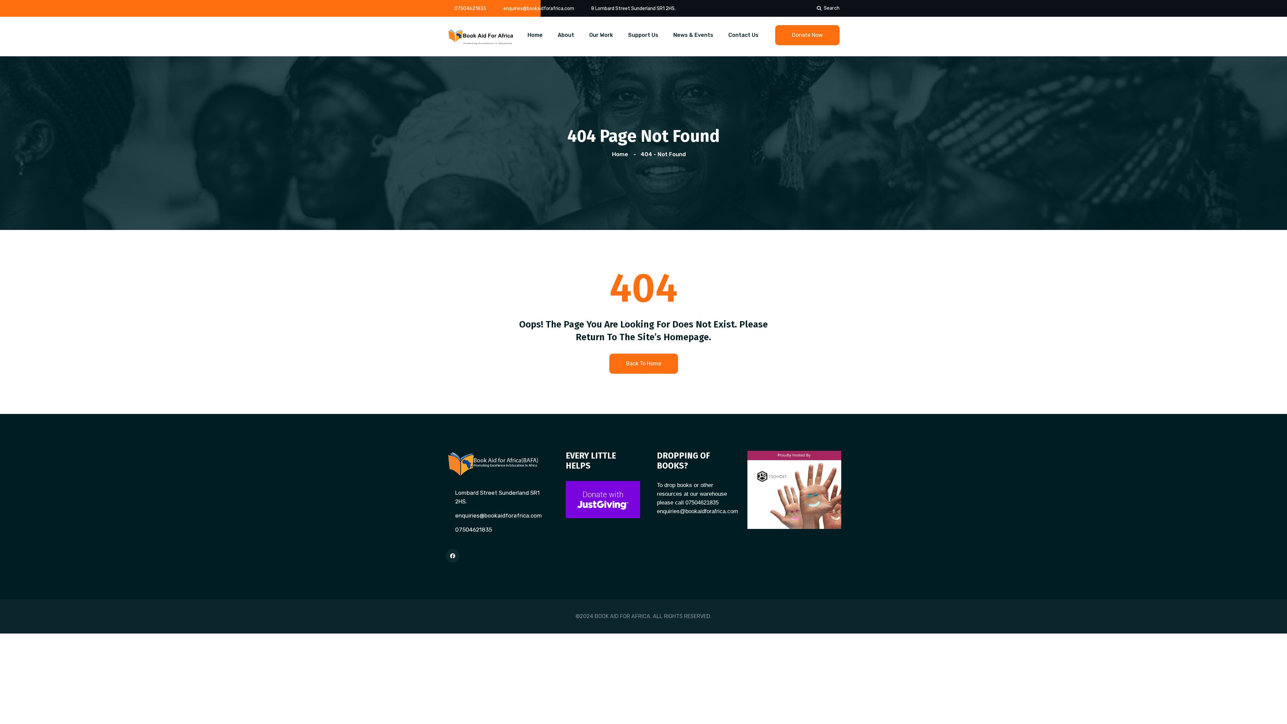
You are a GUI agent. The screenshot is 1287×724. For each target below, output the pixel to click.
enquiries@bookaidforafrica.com (538, 8)
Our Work (601, 35)
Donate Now (807, 35)
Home (535, 35)
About (566, 35)
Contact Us (743, 35)
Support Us (643, 35)
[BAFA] (480, 36)
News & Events (693, 35)
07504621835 (470, 8)
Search (832, 8)
